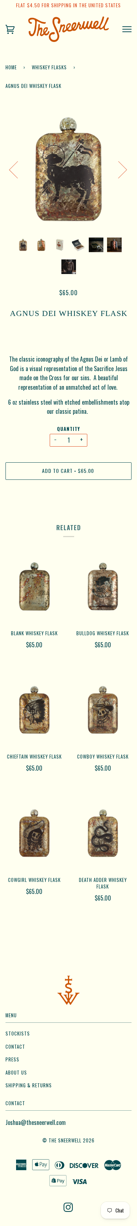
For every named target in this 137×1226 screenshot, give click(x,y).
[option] (68, 169)
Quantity (68, 428)
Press (12, 1059)
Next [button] (118, 169)
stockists (17, 1033)
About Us (16, 1072)
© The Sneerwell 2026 (68, 1140)
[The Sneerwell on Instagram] (68, 1209)
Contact (15, 1046)
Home (11, 67)
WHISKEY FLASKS (49, 67)
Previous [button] (17, 169)
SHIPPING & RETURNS (28, 1085)
